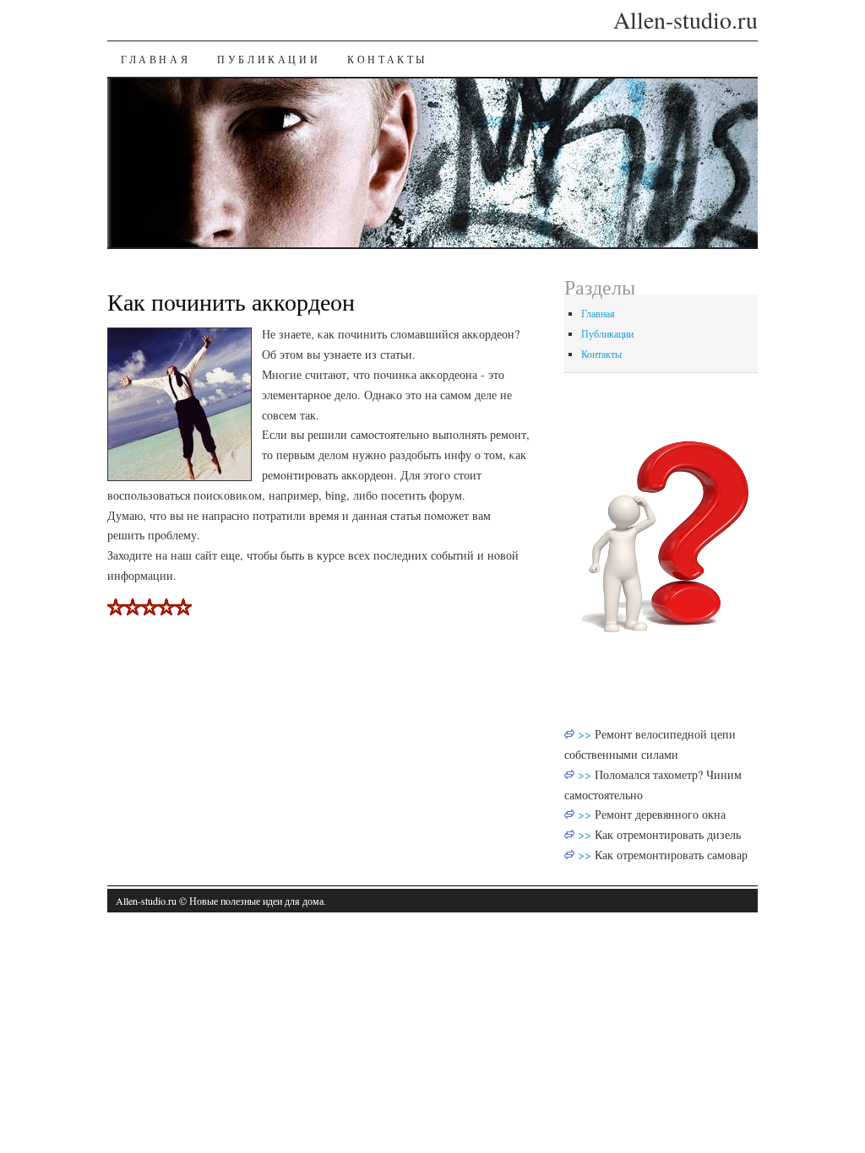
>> (586, 734)
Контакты (387, 59)
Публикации (268, 59)
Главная (155, 59)
